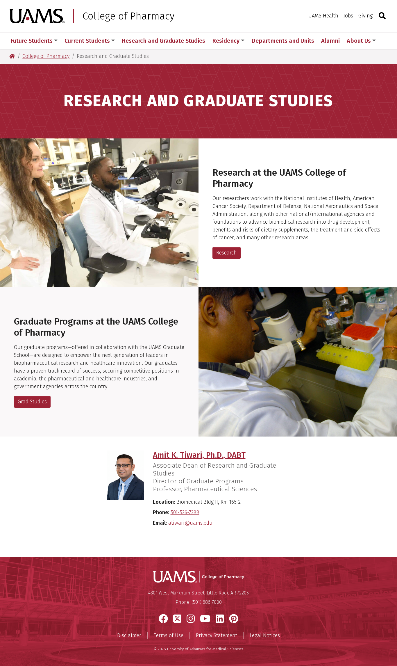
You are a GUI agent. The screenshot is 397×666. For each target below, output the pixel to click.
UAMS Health (323, 16)
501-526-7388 (185, 512)
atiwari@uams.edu (190, 523)
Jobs (348, 16)
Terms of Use (168, 635)
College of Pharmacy (128, 16)
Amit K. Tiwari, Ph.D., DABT (199, 455)
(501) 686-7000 (207, 602)
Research (226, 253)
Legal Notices (265, 635)
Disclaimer (129, 635)
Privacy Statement (216, 635)
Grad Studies (32, 401)
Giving (365, 16)
